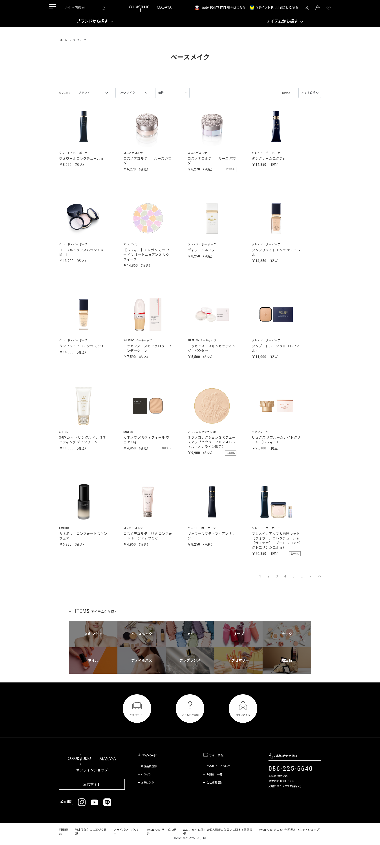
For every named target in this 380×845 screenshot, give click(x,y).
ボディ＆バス (141, 660)
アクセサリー (238, 660)
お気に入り (147, 782)
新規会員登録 (149, 766)
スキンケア (93, 634)
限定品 (286, 660)
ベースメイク (141, 634)
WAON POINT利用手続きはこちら (223, 7)
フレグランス (190, 660)
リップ (238, 634)
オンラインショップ (92, 770)
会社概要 (212, 782)
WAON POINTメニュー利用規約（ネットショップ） (290, 829)
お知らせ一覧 (214, 774)
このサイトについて (218, 766)
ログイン (146, 774)
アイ (190, 634)
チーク (286, 634)
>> (319, 576)
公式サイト (92, 784)
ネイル (93, 660)
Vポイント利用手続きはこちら (277, 7)
